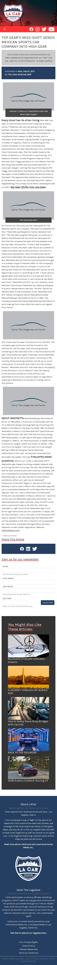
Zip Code (7, 598)
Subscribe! (47, 602)
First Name (8, 578)
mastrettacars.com (11, 530)
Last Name (8, 586)
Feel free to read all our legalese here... (28, 933)
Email (5, 566)
